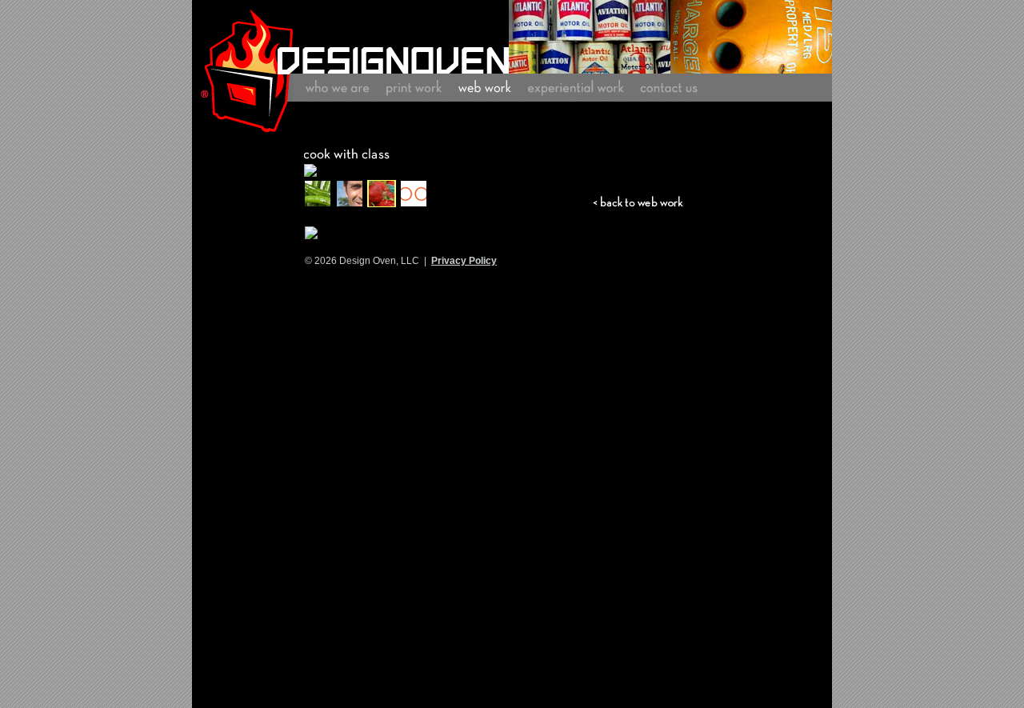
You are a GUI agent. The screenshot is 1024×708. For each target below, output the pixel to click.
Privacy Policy (464, 260)
